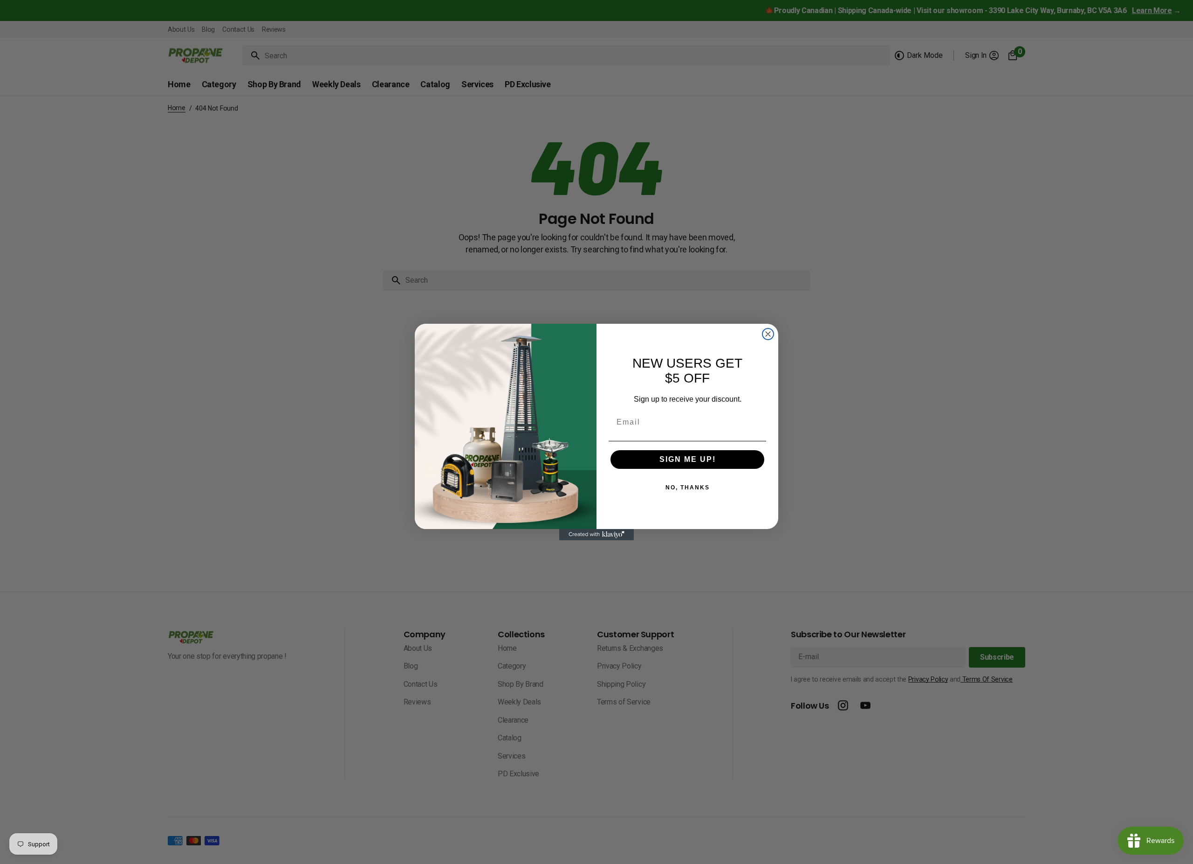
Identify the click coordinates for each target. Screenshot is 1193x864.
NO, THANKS (687, 487)
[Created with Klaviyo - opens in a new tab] (596, 534)
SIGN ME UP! (687, 459)
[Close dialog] (768, 334)
